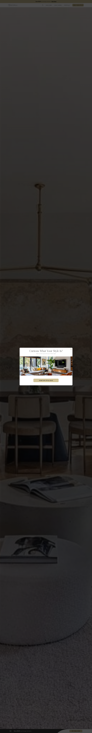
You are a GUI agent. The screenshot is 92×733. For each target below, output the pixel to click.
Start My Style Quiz (46, 380)
